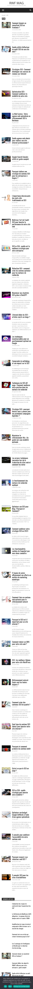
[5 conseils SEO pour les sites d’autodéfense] (6, 877)
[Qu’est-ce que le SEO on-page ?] (6, 770)
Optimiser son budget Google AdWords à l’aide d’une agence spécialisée (20, 814)
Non (10, 986)
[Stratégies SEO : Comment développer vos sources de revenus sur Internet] (6, 71)
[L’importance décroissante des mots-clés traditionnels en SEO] (6, 198)
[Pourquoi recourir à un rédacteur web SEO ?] (6, 859)
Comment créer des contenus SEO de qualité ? (21, 703)
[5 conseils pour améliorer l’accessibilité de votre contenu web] (6, 837)
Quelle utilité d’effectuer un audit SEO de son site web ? (20, 49)
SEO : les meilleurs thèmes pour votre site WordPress (21, 661)
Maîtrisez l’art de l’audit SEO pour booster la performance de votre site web (21, 223)
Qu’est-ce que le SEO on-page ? (20, 769)
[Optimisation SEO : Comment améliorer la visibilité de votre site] (6, 94)
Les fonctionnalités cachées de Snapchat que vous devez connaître (21, 551)
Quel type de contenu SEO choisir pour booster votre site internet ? (21, 726)
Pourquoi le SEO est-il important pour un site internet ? (20, 621)
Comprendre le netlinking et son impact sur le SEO (20, 362)
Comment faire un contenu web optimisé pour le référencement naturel (21, 599)
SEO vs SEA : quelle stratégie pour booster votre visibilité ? (20, 792)
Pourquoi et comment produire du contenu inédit (21, 747)
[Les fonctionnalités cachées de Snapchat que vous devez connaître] (6, 551)
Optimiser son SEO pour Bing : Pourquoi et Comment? (20, 508)
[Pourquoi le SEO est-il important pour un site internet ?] (6, 621)
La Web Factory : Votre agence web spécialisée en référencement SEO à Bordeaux (21, 117)
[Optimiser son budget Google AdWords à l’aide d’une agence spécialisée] (6, 814)
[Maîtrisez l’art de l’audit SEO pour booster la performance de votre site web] (6, 222)
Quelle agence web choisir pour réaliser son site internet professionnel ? (21, 140)
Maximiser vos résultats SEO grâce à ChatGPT (20, 293)
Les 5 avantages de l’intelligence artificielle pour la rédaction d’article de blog (21, 946)
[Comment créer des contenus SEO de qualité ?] (6, 704)
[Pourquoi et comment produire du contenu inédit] (6, 748)
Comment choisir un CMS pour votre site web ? (20, 642)
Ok (5, 986)
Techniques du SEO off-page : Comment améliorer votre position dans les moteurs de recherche (21, 386)
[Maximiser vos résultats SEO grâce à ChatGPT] (6, 295)
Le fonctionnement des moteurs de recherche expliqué (20, 482)
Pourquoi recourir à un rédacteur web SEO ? (20, 858)
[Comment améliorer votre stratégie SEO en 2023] (6, 531)
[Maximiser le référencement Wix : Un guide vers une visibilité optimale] (6, 437)
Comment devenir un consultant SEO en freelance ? (19, 25)
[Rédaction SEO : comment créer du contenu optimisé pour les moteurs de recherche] (6, 270)
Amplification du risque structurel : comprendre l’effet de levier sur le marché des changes (21, 926)
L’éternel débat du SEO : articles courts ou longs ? (21, 315)
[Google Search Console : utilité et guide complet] (6, 159)
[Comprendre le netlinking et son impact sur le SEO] (6, 363)
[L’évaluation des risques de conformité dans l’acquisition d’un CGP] (6, 906)
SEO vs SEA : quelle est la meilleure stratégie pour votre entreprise (21, 248)
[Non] (31, 983)
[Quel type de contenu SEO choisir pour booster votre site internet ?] (6, 726)
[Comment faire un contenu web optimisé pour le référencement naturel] (6, 599)
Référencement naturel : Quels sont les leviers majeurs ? (20, 682)
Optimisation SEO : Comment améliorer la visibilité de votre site (19, 93)
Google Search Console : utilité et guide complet (20, 157)
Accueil (3, 15)
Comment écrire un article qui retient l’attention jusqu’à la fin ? (21, 935)
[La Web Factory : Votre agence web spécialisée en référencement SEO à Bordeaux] (6, 116)
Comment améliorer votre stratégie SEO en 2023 (21, 529)
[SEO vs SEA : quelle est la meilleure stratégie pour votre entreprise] (6, 248)
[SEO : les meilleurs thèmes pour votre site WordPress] (6, 662)
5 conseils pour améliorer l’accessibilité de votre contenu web (21, 836)
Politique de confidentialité (21, 986)
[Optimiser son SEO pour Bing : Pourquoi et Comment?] (6, 508)
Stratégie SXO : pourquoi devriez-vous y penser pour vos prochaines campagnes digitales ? (21, 412)
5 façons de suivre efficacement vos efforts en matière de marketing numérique (21, 576)
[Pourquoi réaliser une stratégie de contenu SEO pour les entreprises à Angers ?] (6, 173)
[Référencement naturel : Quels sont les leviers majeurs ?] (6, 682)
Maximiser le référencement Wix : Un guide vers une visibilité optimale (20, 438)
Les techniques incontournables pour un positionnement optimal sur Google (21, 340)
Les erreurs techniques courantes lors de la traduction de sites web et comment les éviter (21, 461)
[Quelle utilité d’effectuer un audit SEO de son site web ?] (6, 49)
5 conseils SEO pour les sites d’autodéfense (20, 876)
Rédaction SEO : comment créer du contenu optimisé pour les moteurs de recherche (21, 271)
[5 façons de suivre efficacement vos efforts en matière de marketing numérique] (6, 575)
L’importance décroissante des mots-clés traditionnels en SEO (21, 198)
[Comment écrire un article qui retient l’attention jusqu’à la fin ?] (6, 936)
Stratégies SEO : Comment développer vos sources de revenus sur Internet (21, 71)
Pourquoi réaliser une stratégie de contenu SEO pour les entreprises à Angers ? (21, 174)
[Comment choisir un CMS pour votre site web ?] (6, 644)
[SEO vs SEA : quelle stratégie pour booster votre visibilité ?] (6, 792)
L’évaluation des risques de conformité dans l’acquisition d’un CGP (21, 906)
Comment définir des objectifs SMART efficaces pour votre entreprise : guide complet (20, 965)
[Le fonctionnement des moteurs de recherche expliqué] (6, 483)
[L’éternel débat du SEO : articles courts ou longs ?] (6, 317)
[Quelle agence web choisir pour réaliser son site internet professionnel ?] (6, 140)
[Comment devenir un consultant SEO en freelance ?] (6, 25)
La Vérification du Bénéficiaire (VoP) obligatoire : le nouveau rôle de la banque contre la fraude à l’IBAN (21, 916)
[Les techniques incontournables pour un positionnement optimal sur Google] (6, 339)
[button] (3, 10)
